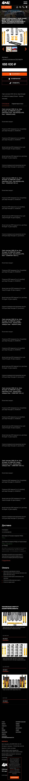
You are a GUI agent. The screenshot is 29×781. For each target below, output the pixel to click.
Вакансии (4, 732)
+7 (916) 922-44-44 (18, 746)
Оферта (4, 734)
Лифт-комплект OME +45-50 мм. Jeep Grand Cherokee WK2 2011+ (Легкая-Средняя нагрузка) (14, 659)
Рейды (3, 730)
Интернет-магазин (16, 11)
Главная (4, 11)
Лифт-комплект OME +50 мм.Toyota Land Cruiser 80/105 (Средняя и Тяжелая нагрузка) (14, 628)
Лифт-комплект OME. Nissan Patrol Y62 (12, 689)
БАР (3, 728)
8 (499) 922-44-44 (15, 744)
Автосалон (19, 728)
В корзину (5, 640)
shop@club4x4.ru (6, 759)
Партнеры (18, 732)
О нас (3, 721)
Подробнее (6, 560)
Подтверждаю (14, 777)
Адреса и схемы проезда (9, 748)
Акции (17, 730)
